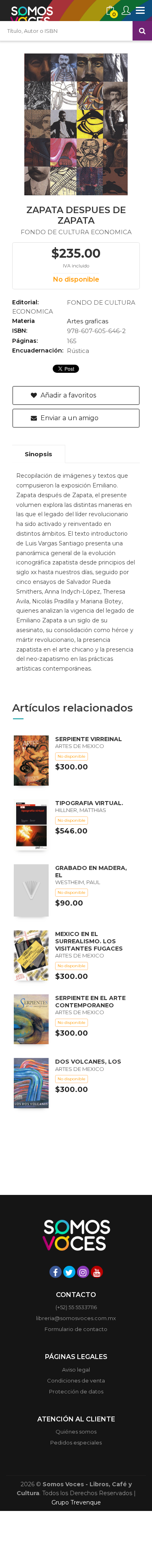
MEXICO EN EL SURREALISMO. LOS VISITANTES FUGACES (89, 941)
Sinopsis (38, 454)
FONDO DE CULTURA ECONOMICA (76, 232)
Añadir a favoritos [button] (67, 395)
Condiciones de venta (76, 1380)
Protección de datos (76, 1391)
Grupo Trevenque (76, 1502)
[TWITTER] (69, 1272)
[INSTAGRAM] (83, 1272)
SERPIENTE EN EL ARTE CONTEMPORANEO (90, 1001)
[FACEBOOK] (55, 1272)
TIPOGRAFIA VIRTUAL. (89, 803)
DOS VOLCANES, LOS (88, 1061)
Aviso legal (76, 1369)
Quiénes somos (76, 1431)
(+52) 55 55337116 (76, 1307)
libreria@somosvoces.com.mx (76, 1318)
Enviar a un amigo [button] (68, 418)
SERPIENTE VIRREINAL (88, 739)
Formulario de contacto (76, 1329)
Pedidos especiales (76, 1442)
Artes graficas (87, 321)
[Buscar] (142, 31)
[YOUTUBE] (97, 1272)
